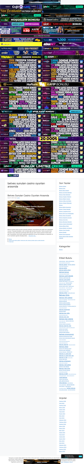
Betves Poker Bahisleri (64, 194)
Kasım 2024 (62, 413)
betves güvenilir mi (63, 306)
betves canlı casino (63, 281)
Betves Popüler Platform (65, 196)
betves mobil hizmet (62, 322)
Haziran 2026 (62, 401)
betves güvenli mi (72, 306)
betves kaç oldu (24, 240)
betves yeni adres (65, 365)
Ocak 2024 (62, 434)
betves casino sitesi (63, 286)
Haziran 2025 (62, 405)
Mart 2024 (61, 430)
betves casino (69, 283)
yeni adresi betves (63, 389)
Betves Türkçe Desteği (64, 209)
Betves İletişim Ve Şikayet (65, 228)
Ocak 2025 (62, 411)
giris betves (63, 383)
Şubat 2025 (62, 409)
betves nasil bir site (65, 326)
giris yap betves (62, 384)
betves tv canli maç (65, 353)
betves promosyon (66, 334)
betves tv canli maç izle (66, 355)
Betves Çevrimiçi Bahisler (65, 192)
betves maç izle (64, 317)
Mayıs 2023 (62, 451)
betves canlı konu (71, 281)
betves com (71, 286)
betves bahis (63, 268)
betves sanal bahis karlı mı (63, 342)
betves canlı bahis (64, 279)
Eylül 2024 (61, 418)
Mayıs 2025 (62, 407)
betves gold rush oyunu (71, 299)
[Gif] (42, 84)
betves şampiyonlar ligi (70, 375)
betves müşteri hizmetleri (65, 324)
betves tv (69, 352)
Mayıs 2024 (62, 426)
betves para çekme (64, 332)
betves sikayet (63, 344)
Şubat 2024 (62, 432)
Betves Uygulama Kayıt (65, 211)
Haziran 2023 (62, 449)
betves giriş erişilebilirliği (63, 299)
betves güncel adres (64, 303)
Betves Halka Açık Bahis (65, 201)
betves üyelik (63, 374)
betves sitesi (63, 347)
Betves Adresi (62, 186)
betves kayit (62, 311)
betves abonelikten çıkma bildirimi (64, 262)
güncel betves (70, 384)
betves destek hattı (62, 287)
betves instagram (64, 309)
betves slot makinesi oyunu (65, 348)
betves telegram (62, 352)
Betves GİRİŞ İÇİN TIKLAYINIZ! (42, 36)
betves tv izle (63, 357)
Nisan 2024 (62, 428)
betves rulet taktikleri (62, 339)
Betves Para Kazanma (64, 234)
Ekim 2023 (61, 441)
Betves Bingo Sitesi (64, 226)
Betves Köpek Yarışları (64, 199)
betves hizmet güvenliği (63, 307)
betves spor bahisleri (64, 350)
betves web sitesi (63, 359)
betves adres (63, 264)
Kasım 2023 (62, 439)
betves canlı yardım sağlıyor (14, 240)
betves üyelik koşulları (62, 375)
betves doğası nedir (69, 287)
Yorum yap (11, 241)
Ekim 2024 (61, 416)
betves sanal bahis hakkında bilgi (64, 341)
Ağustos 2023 (62, 445)
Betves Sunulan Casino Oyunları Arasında (28, 195)
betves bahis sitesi (65, 270)
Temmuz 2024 (62, 422)
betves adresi (71, 264)
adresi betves (62, 261)
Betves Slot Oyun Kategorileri (66, 213)
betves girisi (63, 293)
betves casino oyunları (65, 284)
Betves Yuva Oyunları (64, 230)
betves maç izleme (66, 319)
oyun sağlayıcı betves (62, 388)
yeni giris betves (71, 389)
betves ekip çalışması (62, 289)
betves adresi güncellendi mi (63, 266)
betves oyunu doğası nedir (70, 327)
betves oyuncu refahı (62, 327)
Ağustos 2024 (62, 420)
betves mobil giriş (70, 320)
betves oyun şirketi (63, 329)
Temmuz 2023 (62, 447)
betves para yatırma (63, 330)
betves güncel (63, 301)
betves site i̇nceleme (72, 344)
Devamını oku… (32, 235)
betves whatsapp (65, 361)
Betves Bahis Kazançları (65, 207)
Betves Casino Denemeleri (65, 224)
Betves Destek (62, 232)
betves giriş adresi (65, 298)
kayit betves (62, 386)
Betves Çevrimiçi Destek (64, 370)
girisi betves (70, 383)
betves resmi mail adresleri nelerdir (67, 338)
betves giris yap (71, 292)
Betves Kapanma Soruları (65, 217)
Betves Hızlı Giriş (63, 219)
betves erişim (69, 289)
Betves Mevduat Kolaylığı (65, 222)
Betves (10, 239)
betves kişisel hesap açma (63, 315)
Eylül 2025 (61, 403)
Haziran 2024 (62, 424)
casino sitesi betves (63, 379)
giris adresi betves (64, 381)
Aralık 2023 (62, 436)
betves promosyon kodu (65, 336)
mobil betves (68, 386)
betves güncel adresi (64, 304)
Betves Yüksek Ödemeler (65, 203)
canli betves (63, 377)
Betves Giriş (62, 188)
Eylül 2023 (61, 443)
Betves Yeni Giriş (64, 368)
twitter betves (71, 388)
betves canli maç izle (64, 277)
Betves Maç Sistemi (64, 190)
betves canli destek (66, 276)
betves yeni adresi (64, 366)
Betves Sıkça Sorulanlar (65, 215)
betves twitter (70, 357)
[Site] (21, 61)
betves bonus (64, 272)
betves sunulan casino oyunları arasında (36, 240)
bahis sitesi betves (70, 261)
